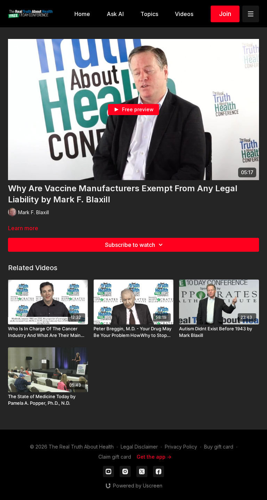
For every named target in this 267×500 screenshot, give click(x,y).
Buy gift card (218, 447)
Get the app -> (154, 457)
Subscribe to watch (130, 244)
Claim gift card (114, 457)
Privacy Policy (181, 447)
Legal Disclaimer (139, 447)
